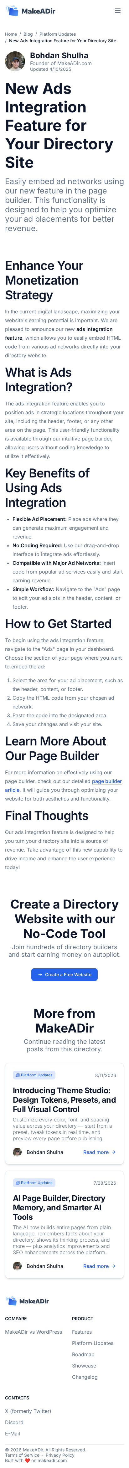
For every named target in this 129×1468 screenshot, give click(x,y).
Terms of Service (22, 1455)
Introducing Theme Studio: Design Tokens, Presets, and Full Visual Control (64, 1100)
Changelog (85, 1377)
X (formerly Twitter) (28, 1411)
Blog (28, 34)
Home (11, 34)
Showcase (84, 1365)
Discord (14, 1422)
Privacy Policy (60, 1455)
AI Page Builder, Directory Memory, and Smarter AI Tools (59, 1207)
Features (82, 1332)
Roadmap (83, 1354)
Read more (96, 1152)
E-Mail (12, 1433)
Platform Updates (57, 34)
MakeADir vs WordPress (33, 1332)
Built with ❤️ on (36, 1460)
